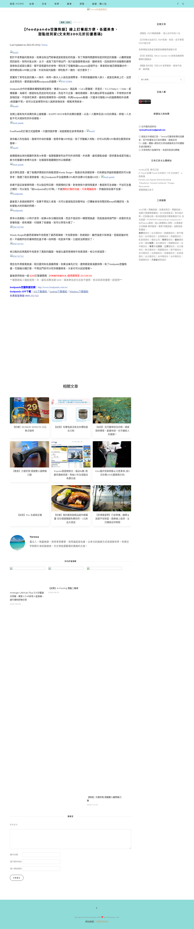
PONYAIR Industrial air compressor (164, 219)
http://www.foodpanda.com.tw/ (53, 287)
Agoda (153, 179)
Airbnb (160, 179)
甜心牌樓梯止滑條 (163, 223)
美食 (69, 3)
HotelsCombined (158, 183)
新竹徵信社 (176, 249)
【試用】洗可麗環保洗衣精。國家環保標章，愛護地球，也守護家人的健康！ (112, 431)
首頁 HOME (17, 3)
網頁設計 (162, 259)
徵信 (147, 243)
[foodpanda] (16, 194)
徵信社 (146, 233)
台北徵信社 (156, 233)
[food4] (14, 106)
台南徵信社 (163, 236)
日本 (44, 3)
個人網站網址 (16, 868)
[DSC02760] (17, 227)
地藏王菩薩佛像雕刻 (148, 213)
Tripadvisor (144, 183)
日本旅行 (162, 173)
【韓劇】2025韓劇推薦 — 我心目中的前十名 (159, 33)
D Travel (143, 173)
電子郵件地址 (16, 861)
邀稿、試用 (65, 22)
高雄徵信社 (176, 236)
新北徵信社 (150, 249)
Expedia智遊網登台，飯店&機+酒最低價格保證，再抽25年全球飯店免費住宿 (71, 475)
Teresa (44, 45)
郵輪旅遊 (153, 209)
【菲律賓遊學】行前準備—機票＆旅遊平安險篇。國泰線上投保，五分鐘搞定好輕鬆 (112, 519)
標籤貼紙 (176, 209)
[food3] (90, 131)
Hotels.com (144, 179)
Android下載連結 (58, 291)
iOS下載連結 (40, 291)
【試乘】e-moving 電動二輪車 (63, 588)
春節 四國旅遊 (165, 226)
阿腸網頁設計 (102, 921)
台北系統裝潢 (166, 213)
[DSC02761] (17, 244)
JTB (168, 173)
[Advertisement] (70, 345)
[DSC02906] (65, 81)
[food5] (14, 148)
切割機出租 (148, 216)
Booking (167, 179)
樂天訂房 (154, 169)
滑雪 (82, 3)
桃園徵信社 (169, 233)
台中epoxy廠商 (146, 223)
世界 (56, 3)
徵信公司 (155, 239)
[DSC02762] (17, 256)
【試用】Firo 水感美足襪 (29, 515)
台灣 (31, 3)
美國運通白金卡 (146, 189)
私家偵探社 (144, 239)
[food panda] (17, 123)
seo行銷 (142, 209)
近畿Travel (152, 173)
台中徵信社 (150, 236)
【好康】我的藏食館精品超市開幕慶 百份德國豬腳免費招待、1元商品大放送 (71, 519)
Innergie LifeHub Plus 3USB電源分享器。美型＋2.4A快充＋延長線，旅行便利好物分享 (27, 596)
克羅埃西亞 (164, 209)
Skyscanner (144, 186)
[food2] (14, 52)
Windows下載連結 (79, 291)
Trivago (170, 183)
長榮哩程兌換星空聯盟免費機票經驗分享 (158, 49)
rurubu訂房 (144, 169)
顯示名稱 (14, 854)
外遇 (156, 246)
